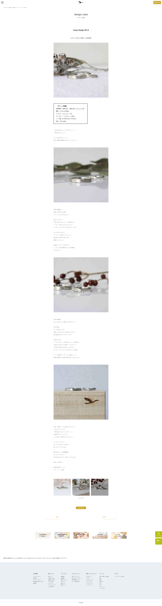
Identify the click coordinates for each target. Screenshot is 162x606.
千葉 (100, 584)
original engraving (62, 535)
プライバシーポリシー (37, 579)
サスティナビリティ (52, 584)
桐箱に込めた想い (51, 579)
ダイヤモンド (88, 576)
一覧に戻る (81, 507)
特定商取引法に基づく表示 (38, 581)
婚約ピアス (63, 584)
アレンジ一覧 (80, 108)
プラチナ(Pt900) (64, 111)
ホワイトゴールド (89, 583)
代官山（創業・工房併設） (104, 576)
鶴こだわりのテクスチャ (76, 578)
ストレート (65, 113)
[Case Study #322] (81, 487)
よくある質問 (50, 586)
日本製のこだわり (51, 578)
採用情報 (34, 583)
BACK (109, 517)
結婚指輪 (62, 578)
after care (100, 535)
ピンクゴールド (89, 581)
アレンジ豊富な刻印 (75, 581)
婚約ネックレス (64, 579)
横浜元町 (101, 581)
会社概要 (34, 578)
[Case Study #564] (62, 487)
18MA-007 (65, 108)
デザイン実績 (50, 581)
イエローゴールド (89, 579)
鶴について (50, 576)
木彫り (73, 116)
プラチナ (88, 578)
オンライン (101, 586)
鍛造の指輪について (75, 579)
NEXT (52, 517)
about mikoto (43, 535)
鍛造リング (63, 583)
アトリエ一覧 (101, 588)
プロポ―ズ (63, 581)
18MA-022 (72, 108)
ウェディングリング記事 (119, 576)
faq (119, 535)
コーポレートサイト (37, 576)
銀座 (100, 578)
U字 (71, 113)
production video (81, 535)
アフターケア (50, 583)
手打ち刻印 (63, 121)
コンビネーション (89, 584)
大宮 (100, 583)
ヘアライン (67, 116)
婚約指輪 (62, 576)
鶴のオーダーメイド (75, 576)
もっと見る (81, 497)
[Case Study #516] (99, 487)
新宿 (100, 579)
